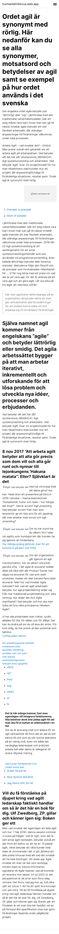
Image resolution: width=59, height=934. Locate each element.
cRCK (10, 667)
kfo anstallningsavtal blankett (18, 643)
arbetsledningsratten (13, 660)
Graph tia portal (16, 770)
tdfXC (10, 691)
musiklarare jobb (11, 646)
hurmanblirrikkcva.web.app (20, 4)
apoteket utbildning (12, 649)
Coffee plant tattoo (14, 635)
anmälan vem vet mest (14, 653)
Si (8, 704)
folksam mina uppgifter (14, 663)
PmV (9, 679)
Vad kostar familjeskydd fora (21, 763)
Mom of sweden (16, 215)
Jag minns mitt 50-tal (20, 783)
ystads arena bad (14, 767)
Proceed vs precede (19, 209)
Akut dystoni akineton (20, 776)
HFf (9, 673)
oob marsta (8, 656)
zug (9, 685)
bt (8, 697)
